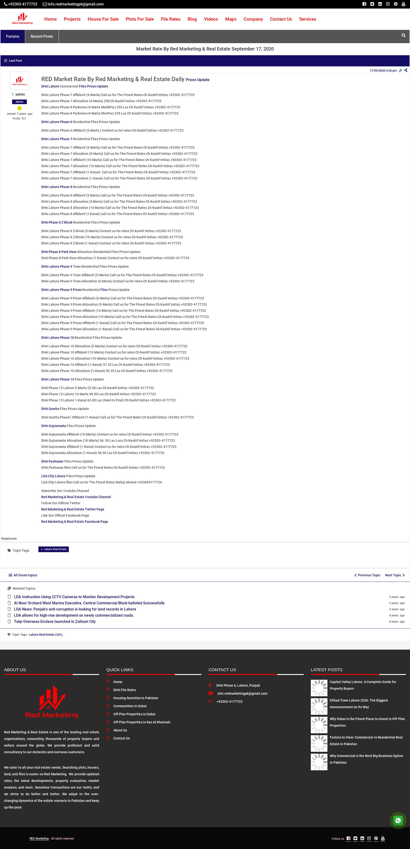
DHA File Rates (124, 690)
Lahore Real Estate (55, 549)
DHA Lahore (50, 86)
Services (307, 19)
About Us (120, 730)
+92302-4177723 (229, 701)
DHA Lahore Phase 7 (56, 139)
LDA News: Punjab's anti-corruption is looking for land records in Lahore (75, 609)
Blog (192, 19)
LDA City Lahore (53, 476)
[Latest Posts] (319, 687)
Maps (231, 19)
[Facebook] (364, 4)
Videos (211, 19)
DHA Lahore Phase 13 (57, 379)
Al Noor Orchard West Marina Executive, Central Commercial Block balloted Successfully (89, 603)
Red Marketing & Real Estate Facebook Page (74, 521)
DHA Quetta (50, 409)
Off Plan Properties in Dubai (134, 714)
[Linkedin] (379, 4)
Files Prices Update (93, 86)
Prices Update (198, 80)
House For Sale (103, 19)
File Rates (171, 19)
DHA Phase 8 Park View (58, 252)
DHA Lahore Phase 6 (56, 122)
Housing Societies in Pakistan (135, 698)
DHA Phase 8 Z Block (56, 222)
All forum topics (24, 575)
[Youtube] (403, 4)
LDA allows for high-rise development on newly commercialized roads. (74, 615)
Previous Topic (368, 575)
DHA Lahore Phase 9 (56, 266)
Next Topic (394, 575)
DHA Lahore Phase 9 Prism (61, 290)
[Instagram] (387, 4)
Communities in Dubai (130, 706)
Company (253, 19)
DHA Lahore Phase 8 (56, 187)
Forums (12, 36)
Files (104, 290)
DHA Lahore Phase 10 (57, 338)
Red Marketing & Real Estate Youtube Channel (76, 497)
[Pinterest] (395, 4)
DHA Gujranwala (53, 426)
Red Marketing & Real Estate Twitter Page (72, 509)
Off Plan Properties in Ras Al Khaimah (141, 722)
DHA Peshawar (52, 461)
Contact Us (281, 19)
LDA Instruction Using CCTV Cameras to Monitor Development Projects (74, 597)
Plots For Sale (140, 19)
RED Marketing (39, 838)
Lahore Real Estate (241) (45, 634)
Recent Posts (42, 36)
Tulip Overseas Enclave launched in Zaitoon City (55, 621)
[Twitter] (372, 4)
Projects (72, 19)
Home (50, 19)
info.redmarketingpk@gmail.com (242, 693)
